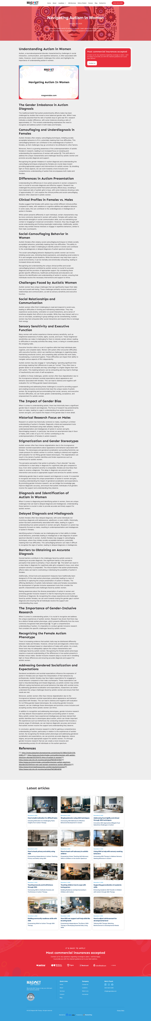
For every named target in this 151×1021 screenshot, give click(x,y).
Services (62, 991)
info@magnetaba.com (110, 991)
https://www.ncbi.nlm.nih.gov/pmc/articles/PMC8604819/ (40, 769)
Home (49, 3)
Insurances (85, 994)
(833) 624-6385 (118, 3)
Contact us (92, 63)
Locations (84, 987)
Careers (90, 3)
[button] (62, 3)
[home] (33, 3)
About (54, 3)
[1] (60, 153)
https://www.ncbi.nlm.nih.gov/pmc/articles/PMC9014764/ (40, 760)
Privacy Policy (120, 1010)
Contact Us (102, 3)
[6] (59, 563)
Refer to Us (85, 991)
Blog (96, 3)
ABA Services (72, 3)
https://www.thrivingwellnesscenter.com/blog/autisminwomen (42, 767)
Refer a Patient (82, 3)
